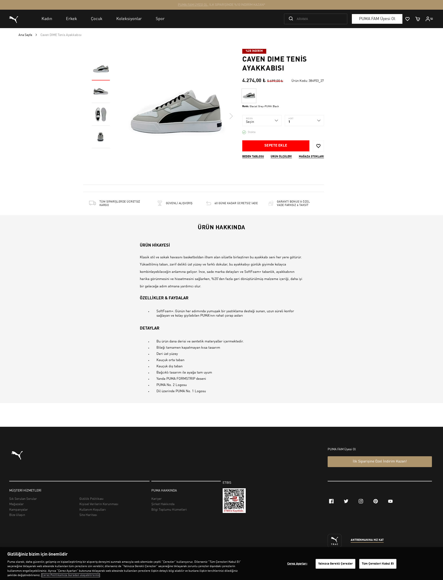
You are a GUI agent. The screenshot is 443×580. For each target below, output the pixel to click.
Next (231, 116)
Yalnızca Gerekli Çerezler (335, 563)
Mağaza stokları (311, 156)
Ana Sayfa (25, 35)
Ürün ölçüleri (281, 156)
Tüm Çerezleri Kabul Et (378, 563)
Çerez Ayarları (297, 563)
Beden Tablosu (253, 156)
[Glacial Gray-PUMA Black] (249, 95)
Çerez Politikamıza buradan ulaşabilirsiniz (70, 575)
